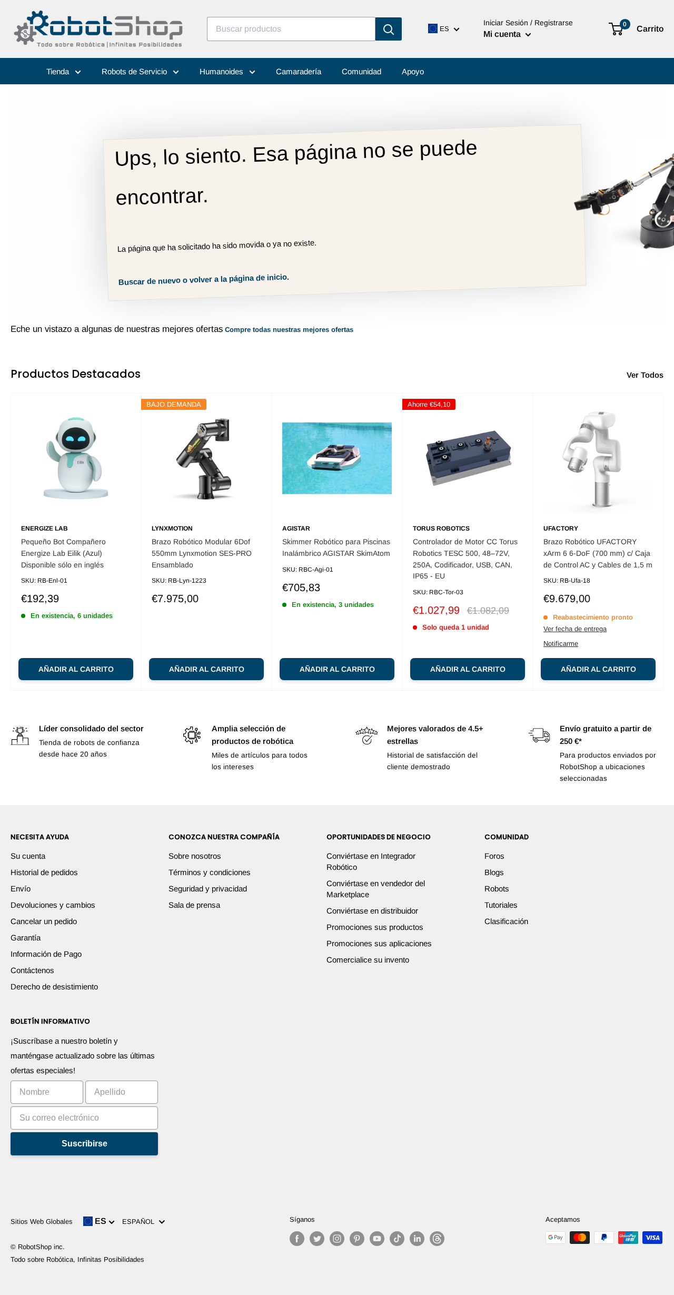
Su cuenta (28, 855)
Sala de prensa (194, 904)
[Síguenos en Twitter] (317, 1238)
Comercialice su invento (367, 959)
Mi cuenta (503, 34)
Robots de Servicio (135, 71)
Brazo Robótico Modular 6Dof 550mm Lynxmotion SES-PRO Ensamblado (202, 552)
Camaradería (298, 71)
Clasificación (506, 921)
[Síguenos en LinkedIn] (417, 1238)
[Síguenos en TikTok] (397, 1238)
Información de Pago (46, 953)
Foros (494, 855)
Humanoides (222, 71)
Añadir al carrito (76, 669)
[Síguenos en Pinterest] (357, 1238)
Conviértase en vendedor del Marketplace (375, 889)
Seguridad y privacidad (207, 888)
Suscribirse (84, 1143)
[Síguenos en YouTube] (377, 1238)
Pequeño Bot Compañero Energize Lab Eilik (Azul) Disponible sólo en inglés (63, 552)
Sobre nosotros (194, 855)
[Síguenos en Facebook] (297, 1238)
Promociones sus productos (374, 927)
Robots (496, 888)
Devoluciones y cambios (53, 904)
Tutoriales (501, 904)
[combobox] (291, 29)
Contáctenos (32, 970)
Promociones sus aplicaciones (379, 943)
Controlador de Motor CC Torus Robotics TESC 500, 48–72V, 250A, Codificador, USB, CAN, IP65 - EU (465, 558)
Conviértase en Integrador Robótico (370, 861)
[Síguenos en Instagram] (337, 1238)
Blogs (494, 872)
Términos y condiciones (209, 872)
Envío (21, 888)
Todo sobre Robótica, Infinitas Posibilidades (77, 1259)
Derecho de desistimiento (54, 986)
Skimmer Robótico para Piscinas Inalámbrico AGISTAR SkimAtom (336, 547)
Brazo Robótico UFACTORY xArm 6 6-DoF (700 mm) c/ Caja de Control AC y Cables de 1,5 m (597, 552)
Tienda (58, 71)
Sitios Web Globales (42, 1221)
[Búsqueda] (388, 29)
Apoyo (413, 71)
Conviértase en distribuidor (372, 910)
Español (140, 1221)
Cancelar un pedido (44, 921)
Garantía (26, 937)
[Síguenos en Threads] (437, 1238)
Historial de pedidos (44, 872)
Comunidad (361, 71)
